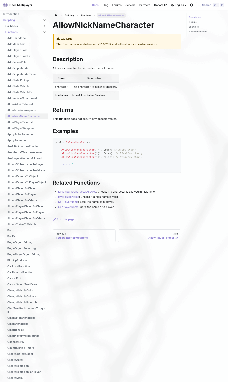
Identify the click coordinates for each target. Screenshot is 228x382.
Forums (117, 5)
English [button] (179, 5)
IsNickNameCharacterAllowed (77, 191)
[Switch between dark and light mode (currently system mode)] (191, 5)
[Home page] (56, 15)
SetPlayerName (68, 201)
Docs (95, 5)
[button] (24, 20)
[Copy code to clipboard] (177, 142)
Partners (144, 5)
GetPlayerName (68, 207)
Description (195, 17)
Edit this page (65, 219)
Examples (194, 27)
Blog (105, 5)
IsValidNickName (68, 196)
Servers (130, 5)
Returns (193, 22)
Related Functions (198, 31)
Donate (159, 5)
